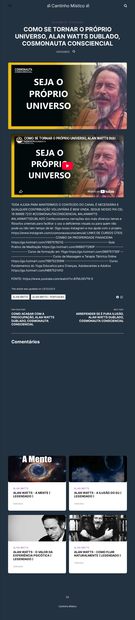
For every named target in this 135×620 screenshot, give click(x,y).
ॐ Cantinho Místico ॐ (68, 5)
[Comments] (74, 52)
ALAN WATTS (20, 296)
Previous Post (32, 317)
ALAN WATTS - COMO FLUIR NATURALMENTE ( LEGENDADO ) (97, 553)
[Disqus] (67, 388)
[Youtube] (67, 597)
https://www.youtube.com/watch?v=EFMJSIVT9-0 (58, 278)
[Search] (125, 6)
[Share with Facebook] (117, 296)
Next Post (100, 315)
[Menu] (10, 6)
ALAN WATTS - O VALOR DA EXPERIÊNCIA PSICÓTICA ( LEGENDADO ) (33, 555)
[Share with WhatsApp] (121, 296)
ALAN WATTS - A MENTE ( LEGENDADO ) (31, 494)
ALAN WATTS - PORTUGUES (67, 22)
